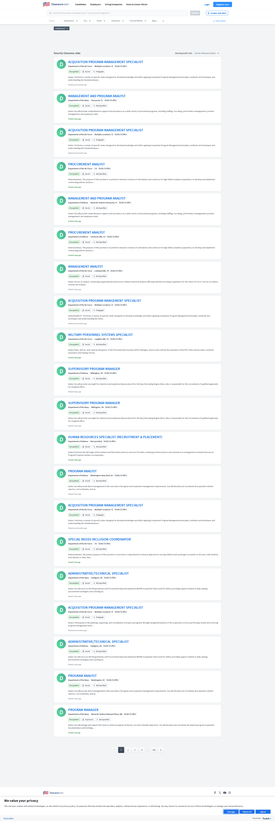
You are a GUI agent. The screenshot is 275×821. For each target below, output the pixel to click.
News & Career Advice (136, 4)
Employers (95, 4)
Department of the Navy (78, 100)
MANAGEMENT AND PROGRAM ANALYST (97, 96)
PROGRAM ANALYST (82, 471)
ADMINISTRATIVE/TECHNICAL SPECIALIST (98, 573)
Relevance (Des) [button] (209, 53)
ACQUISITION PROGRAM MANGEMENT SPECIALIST (104, 300)
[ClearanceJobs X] (220, 792)
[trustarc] (266, 818)
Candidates (80, 4)
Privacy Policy (9, 818)
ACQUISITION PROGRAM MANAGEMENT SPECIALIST (105, 62)
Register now (222, 4)
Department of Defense (78, 202)
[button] (70, 20)
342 (153, 749)
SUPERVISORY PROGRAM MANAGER (94, 369)
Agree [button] (263, 811)
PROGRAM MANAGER (83, 710)
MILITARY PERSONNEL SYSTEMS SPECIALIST (100, 334)
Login (207, 4)
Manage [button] (231, 811)
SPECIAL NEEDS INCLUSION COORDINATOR (99, 539)
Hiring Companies (113, 4)
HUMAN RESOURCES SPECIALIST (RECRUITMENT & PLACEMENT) (115, 437)
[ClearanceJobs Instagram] (229, 792)
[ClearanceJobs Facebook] (215, 792)
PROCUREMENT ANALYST (86, 164)
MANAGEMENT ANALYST (85, 266)
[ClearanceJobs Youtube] (224, 792)
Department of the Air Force (80, 66)
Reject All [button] (247, 811)
